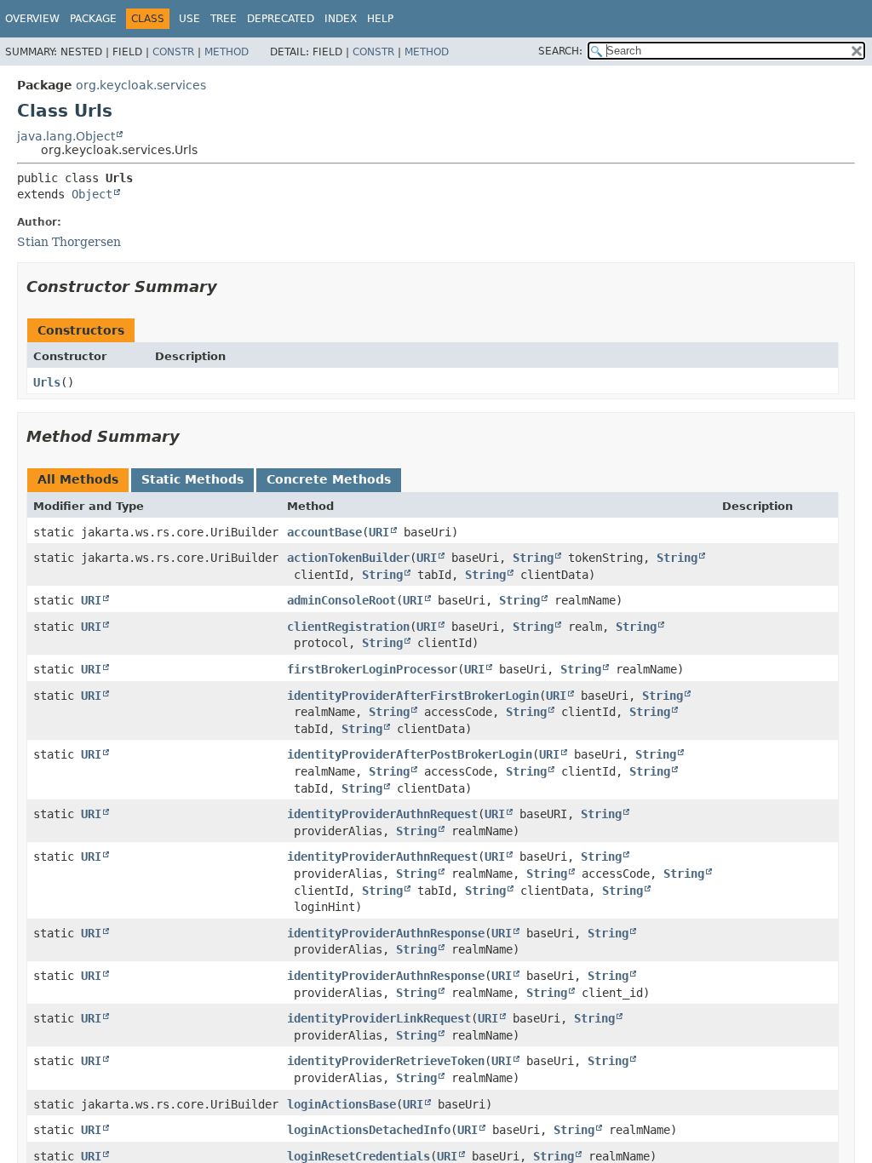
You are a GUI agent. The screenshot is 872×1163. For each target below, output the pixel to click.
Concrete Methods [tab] (329, 479)
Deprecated (280, 19)
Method (226, 52)
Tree (223, 19)
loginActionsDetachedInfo (368, 1130)
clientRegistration (348, 626)
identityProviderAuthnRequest (382, 814)
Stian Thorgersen (69, 242)
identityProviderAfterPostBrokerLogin (409, 754)
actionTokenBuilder (348, 557)
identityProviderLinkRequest (379, 1018)
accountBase (324, 532)
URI (379, 532)
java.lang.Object (66, 136)
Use (189, 19)
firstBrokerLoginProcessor (372, 669)
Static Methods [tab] (192, 479)
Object (92, 194)
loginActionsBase (341, 1104)
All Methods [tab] (77, 479)
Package (93, 19)
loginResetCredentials (358, 1156)
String (533, 557)
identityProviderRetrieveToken (386, 1061)
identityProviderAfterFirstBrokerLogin (413, 695)
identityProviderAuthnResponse (386, 933)
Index (340, 19)
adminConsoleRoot (341, 600)
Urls (46, 382)
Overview (32, 19)
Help (380, 19)
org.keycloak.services (141, 85)
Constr (173, 52)
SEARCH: (560, 51)
